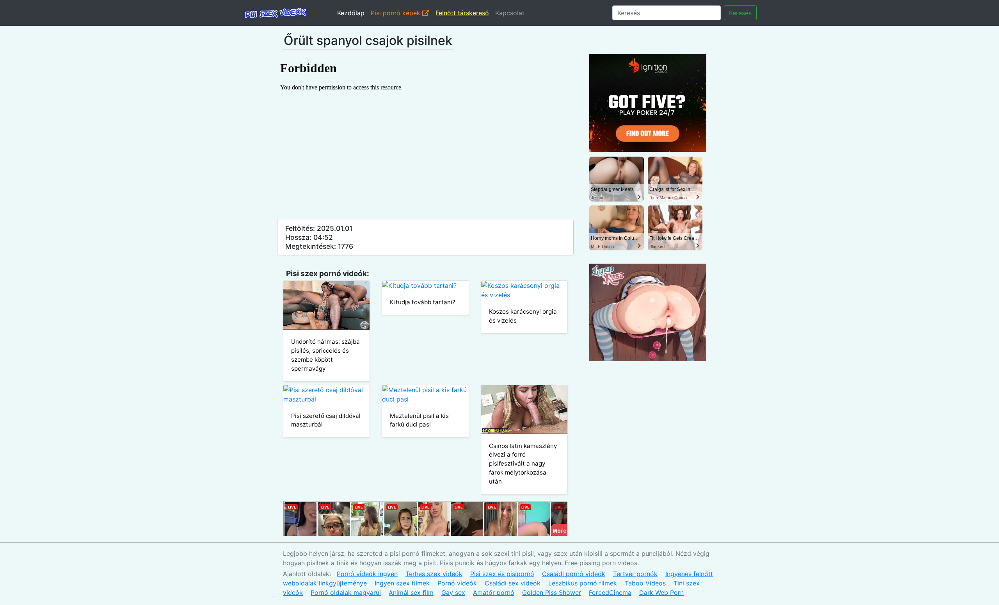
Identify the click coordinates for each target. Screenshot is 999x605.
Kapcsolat (509, 13)
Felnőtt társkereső (462, 13)
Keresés (740, 13)
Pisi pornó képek (396, 13)
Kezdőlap (350, 13)
